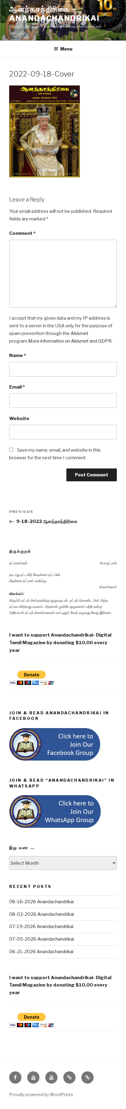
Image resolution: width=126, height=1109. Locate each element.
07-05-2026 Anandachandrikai (41, 939)
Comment (22, 233)
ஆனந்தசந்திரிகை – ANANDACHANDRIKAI (54, 14)
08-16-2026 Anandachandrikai (41, 901)
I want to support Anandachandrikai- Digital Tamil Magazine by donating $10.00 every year (60, 642)
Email (17, 387)
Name (17, 355)
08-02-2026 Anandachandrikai (41, 914)
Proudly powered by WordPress (41, 1094)
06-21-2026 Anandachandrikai (41, 951)
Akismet (79, 333)
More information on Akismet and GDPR (70, 341)
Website (19, 418)
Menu (66, 48)
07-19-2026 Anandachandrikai (41, 926)
